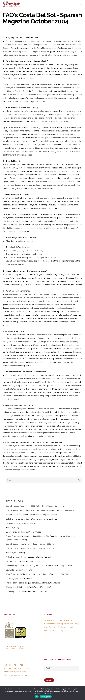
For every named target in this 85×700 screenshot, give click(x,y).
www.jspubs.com (20, 648)
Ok (37, 697)
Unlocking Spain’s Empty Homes (19, 579)
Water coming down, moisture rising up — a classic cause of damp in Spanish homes (40, 566)
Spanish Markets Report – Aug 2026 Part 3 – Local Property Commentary (36, 506)
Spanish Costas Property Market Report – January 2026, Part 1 (31, 548)
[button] (81, 4)
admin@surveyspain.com (20, 672)
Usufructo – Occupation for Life (19, 570)
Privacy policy (46, 697)
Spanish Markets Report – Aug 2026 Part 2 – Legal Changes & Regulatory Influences (40, 510)
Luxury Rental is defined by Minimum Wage (23, 532)
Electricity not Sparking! (15, 553)
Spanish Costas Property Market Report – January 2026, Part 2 (31, 544)
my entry (11, 648)
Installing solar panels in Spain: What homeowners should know (31, 519)
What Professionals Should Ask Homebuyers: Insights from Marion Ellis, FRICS (38, 574)
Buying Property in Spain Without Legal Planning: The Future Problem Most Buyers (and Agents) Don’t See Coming (41, 538)
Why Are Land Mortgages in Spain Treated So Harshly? (28, 587)
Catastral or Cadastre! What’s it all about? (23, 523)
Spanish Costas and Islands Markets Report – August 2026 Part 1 (32, 515)
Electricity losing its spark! (16, 528)
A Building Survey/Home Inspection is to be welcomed (28, 557)
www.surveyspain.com (18, 675)
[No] (82, 693)
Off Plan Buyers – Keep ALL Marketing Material (25, 561)
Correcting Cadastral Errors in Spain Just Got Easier (26, 591)
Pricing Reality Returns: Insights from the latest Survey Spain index (33, 583)
